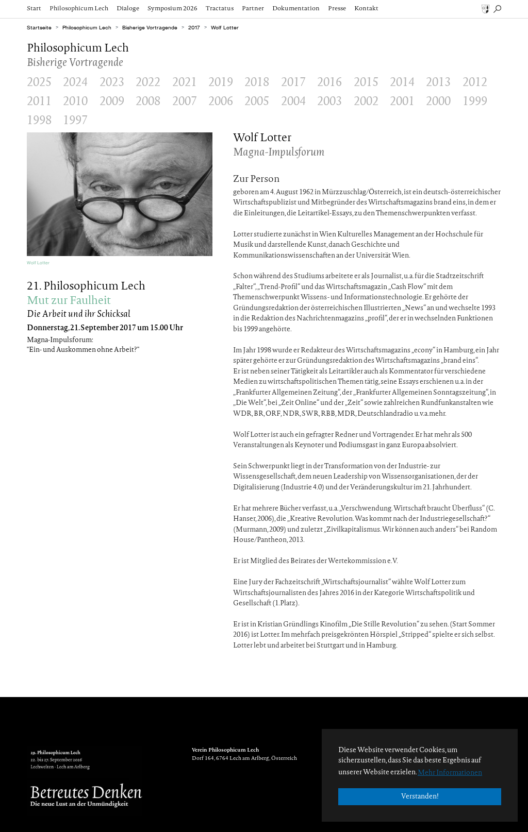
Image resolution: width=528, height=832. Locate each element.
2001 (402, 102)
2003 (329, 102)
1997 (75, 121)
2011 (39, 102)
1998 (39, 121)
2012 (475, 83)
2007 (184, 102)
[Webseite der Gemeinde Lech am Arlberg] (485, 8)
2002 (366, 102)
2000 (438, 102)
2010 (75, 102)
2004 (293, 102)
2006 (220, 102)
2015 (366, 83)
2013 (438, 83)
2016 (329, 83)
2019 (220, 83)
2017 (293, 83)
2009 (112, 102)
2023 (112, 83)
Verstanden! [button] (420, 796)
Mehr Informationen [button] (450, 773)
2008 (148, 102)
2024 (75, 83)
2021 (184, 83)
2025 (39, 83)
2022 (148, 83)
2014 (402, 83)
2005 (256, 102)
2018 (256, 83)
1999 (475, 102)
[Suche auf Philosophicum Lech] (497, 8)
